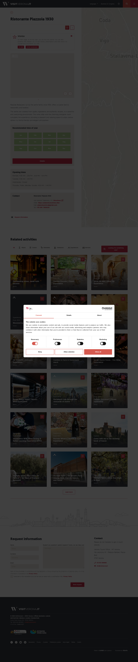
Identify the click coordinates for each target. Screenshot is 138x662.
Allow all (98, 352)
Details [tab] (69, 315)
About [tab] (99, 315)
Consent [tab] (39, 315)
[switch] (58, 343)
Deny (40, 352)
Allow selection (69, 352)
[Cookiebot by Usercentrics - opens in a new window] (103, 308)
